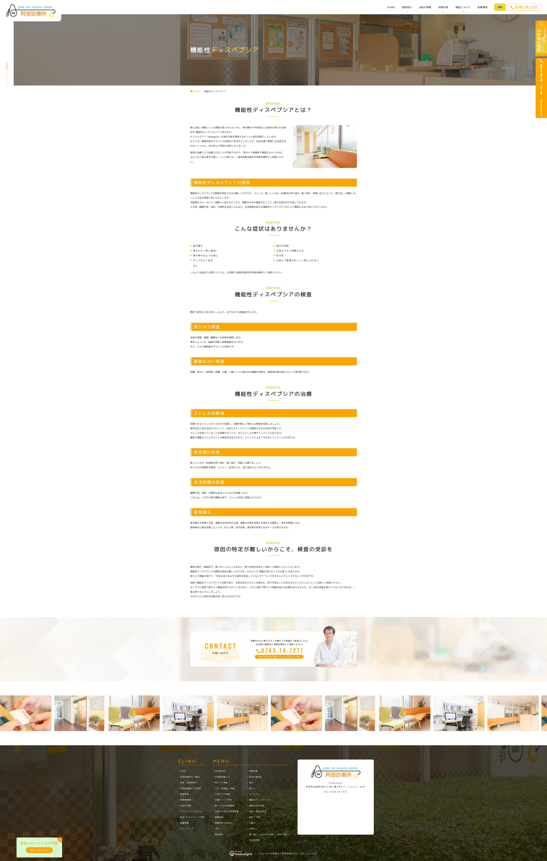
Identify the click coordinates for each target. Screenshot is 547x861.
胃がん (252, 788)
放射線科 (219, 834)
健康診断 (219, 817)
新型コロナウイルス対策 (192, 817)
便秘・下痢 (254, 817)
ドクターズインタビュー (192, 811)
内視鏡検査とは (222, 776)
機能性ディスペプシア (260, 799)
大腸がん (253, 828)
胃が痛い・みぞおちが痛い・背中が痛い (268, 834)
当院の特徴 (425, 7)
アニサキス (254, 794)
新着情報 (184, 822)
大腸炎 (252, 822)
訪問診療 (253, 771)
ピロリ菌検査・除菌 (225, 788)
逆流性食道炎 (255, 776)
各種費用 (483, 7)
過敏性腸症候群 (256, 805)
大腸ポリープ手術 (223, 799)
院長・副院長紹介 (189, 782)
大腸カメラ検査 (222, 794)
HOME (391, 7)
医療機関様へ (186, 799)
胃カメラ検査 (221, 782)
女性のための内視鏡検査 (227, 811)
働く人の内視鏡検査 (225, 805)
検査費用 (184, 794)
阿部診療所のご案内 (190, 776)
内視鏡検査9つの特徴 (190, 788)
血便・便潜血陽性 (258, 811)
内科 (217, 828)
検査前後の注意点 (223, 822)
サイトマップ (186, 828)
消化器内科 (220, 771)
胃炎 (251, 782)
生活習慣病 (254, 840)
